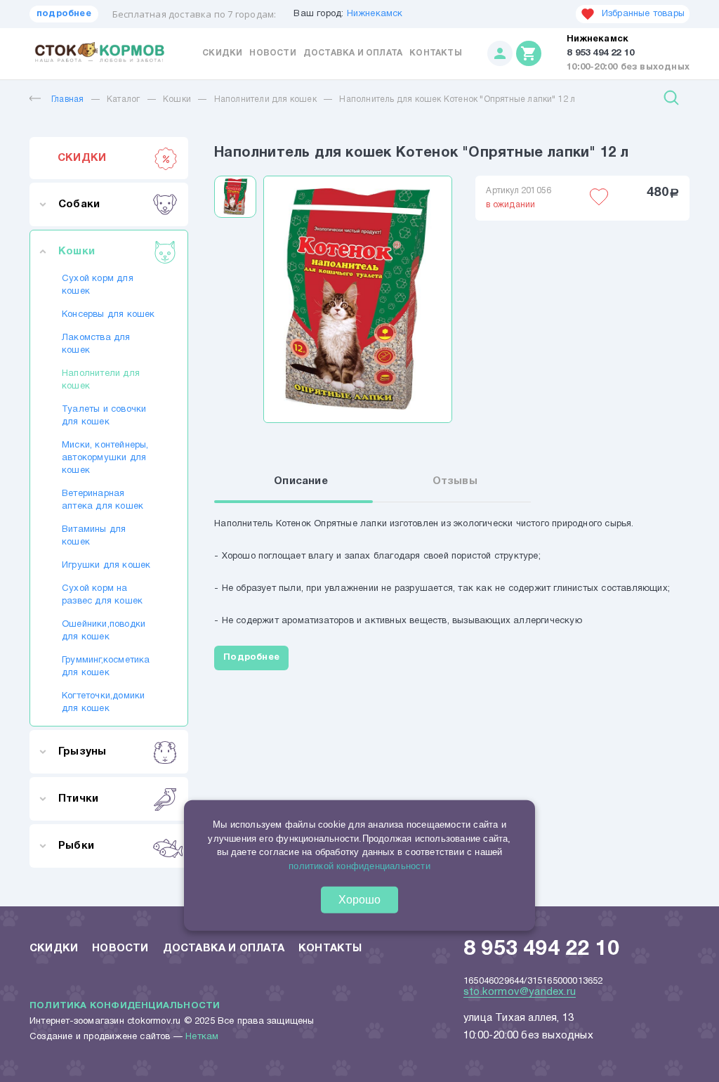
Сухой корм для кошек (97, 285)
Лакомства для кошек (96, 344)
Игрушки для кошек (106, 565)
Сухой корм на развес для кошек (102, 595)
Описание (301, 481)
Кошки (177, 99)
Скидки (222, 53)
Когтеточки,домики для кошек (103, 702)
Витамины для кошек (94, 536)
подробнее (64, 14)
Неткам (201, 1037)
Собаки (79, 204)
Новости (272, 53)
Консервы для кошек (108, 315)
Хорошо (359, 900)
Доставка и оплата (352, 53)
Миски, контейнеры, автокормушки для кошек (105, 458)
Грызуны (82, 752)
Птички (78, 799)
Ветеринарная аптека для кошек (102, 500)
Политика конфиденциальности (124, 1006)
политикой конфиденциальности (359, 865)
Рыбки (76, 846)
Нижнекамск (375, 14)
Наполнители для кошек (265, 99)
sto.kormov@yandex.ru (519, 992)
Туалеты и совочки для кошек (104, 415)
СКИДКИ (82, 158)
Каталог (123, 99)
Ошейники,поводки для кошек (103, 630)
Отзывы (455, 481)
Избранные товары (643, 14)
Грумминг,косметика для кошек (106, 666)
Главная (67, 99)
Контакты (435, 53)
